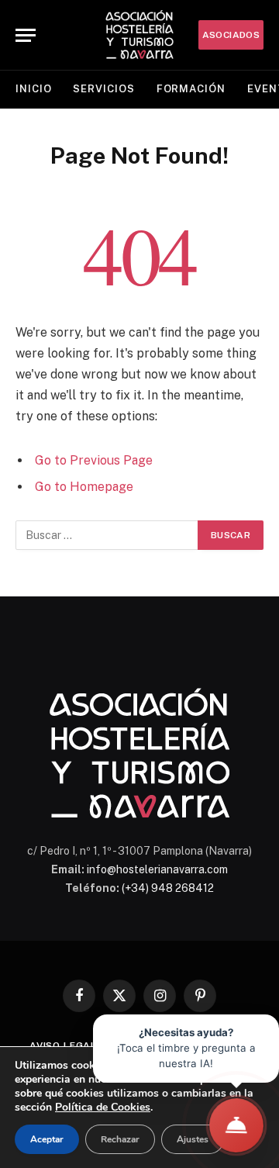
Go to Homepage (84, 486)
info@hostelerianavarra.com (157, 869)
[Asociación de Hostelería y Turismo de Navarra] (139, 35)
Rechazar (120, 1139)
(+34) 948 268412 (168, 888)
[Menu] (26, 35)
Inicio (33, 89)
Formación (191, 89)
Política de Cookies (102, 1107)
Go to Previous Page (94, 460)
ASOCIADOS (231, 34)
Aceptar (47, 1139)
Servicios (103, 89)
